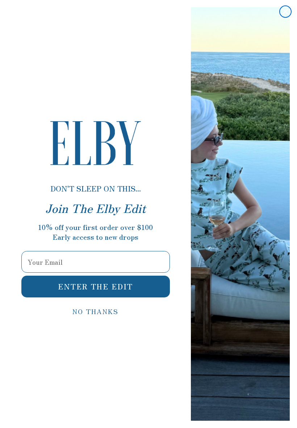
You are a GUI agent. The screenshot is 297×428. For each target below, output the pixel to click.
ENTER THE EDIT (95, 286)
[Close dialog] (285, 11)
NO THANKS (95, 311)
